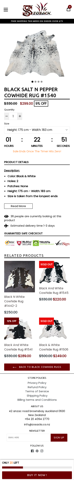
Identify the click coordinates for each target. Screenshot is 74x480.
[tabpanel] (37, 53)
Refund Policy (37, 387)
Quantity (9, 109)
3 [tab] (38, 82)
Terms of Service (37, 391)
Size (6, 123)
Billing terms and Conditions (37, 400)
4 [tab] (42, 82)
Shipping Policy (37, 396)
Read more (18, 206)
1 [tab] (32, 82)
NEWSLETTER (37, 430)
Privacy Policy (37, 383)
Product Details (16, 162)
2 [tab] (35, 82)
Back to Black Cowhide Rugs (39, 367)
